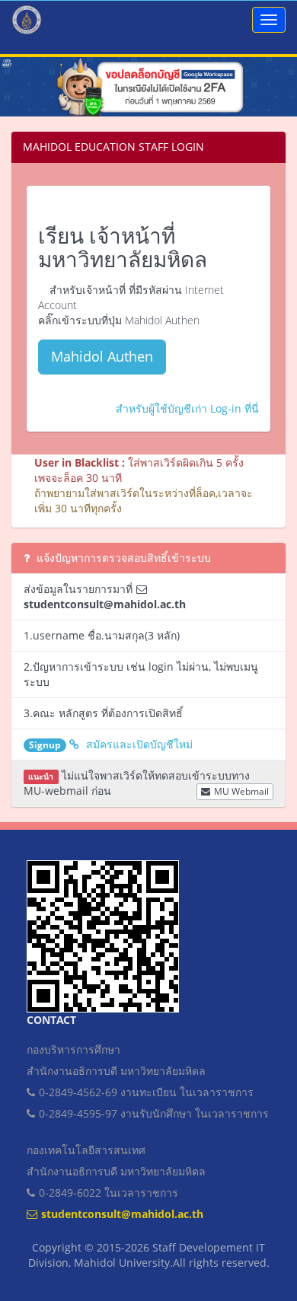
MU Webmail (241, 791)
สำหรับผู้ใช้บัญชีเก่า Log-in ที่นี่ (187, 408)
